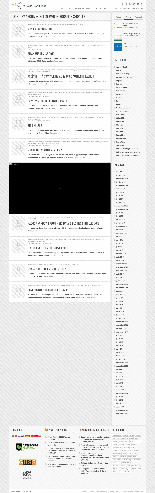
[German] (27, 436)
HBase (115, 444)
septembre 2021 (122, 233)
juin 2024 (119, 199)
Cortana (119, 84)
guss (131, 441)
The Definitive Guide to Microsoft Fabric (132, 491)
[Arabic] (13, 436)
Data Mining (120, 91)
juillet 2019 (120, 243)
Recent (118, 17)
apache (125, 435)
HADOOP (138, 441)
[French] (24, 436)
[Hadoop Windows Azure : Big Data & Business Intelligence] (60, 188)
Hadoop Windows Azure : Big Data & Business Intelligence (63, 223)
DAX (136, 438)
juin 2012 (119, 380)
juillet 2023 (120, 213)
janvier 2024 (120, 202)
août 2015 (120, 274)
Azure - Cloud (38, 92)
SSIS (139, 469)
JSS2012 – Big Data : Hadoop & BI (47, 101)
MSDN (136, 450)
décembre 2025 (122, 179)
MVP (124, 453)
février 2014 (120, 315)
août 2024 (120, 192)
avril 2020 (119, 240)
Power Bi (123, 456)
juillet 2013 (120, 339)
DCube (115, 441)
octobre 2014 (121, 291)
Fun (117, 101)
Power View (120, 142)
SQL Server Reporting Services (51, 143)
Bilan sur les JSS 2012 (41, 53)
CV (120, 9)
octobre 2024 (121, 189)
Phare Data (79, 9)
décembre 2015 (122, 264)
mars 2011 (120, 407)
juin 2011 (119, 400)
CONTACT (135, 9)
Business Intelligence (41, 24)
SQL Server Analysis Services (78, 45)
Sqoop (128, 469)
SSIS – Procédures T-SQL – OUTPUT (48, 269)
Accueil (64, 9)
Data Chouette (91, 9)
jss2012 (126, 447)
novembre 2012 (122, 366)
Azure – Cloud (121, 67)
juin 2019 (119, 247)
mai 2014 (119, 305)
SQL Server (64, 45)
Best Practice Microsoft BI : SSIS (48, 290)
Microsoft (116, 450)
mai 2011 (119, 403)
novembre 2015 (122, 267)
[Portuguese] (33, 436)
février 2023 (120, 219)
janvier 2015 (120, 281)
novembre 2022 (122, 226)
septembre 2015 (122, 271)
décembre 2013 (122, 322)
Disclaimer (84, 491)
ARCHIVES (126, 9)
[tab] (119, 17)
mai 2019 (119, 250)
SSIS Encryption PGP (40, 29)
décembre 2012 (122, 363)
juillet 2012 (120, 376)
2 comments (47, 243)
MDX (132, 447)
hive (128, 444)
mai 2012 (119, 383)
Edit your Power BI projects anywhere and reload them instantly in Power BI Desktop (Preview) (61, 450)
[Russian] (36, 436)
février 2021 (120, 236)
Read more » (51, 37)
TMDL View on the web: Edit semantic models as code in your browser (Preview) (61, 458)
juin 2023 (119, 216)
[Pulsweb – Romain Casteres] (29, 5)
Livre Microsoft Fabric (108, 9)
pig (135, 453)
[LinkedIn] (130, 4)
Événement (57, 45)
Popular (129, 17)
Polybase (119, 128)
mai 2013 (119, 345)
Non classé (66, 92)
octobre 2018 (121, 254)
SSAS (134, 469)
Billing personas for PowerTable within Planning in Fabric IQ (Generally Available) (95, 471)
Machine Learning (123, 108)
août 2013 (120, 335)
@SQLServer (117, 435)
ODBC (130, 453)
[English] (22, 436)
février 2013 (120, 356)
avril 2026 (119, 172)
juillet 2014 (120, 298)
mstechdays (117, 453)
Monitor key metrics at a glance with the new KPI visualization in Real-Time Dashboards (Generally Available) (95, 447)
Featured (138, 17)
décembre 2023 (122, 206)
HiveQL (134, 444)
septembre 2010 (122, 414)
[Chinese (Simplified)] (16, 436)
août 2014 (120, 294)
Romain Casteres (77, 24)
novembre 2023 (122, 209)
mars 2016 (120, 260)
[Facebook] (122, 4)
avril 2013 (119, 349)
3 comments (74, 264)
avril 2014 (119, 308)
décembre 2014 (122, 284)
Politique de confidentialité (97, 491)
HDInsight (57, 217)
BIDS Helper (35, 125)
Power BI (119, 132)
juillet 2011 (120, 397)
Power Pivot (120, 135)
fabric (126, 441)
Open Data (120, 121)
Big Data (36, 45)
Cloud (123, 438)
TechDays (128, 472)
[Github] (126, 4)
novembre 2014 (122, 288)
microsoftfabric (126, 450)
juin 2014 (119, 301)
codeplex (130, 438)
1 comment (46, 71)
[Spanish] (39, 436)
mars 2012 (120, 390)
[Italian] (30, 436)
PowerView (116, 463)
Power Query (121, 138)
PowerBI (115, 456)
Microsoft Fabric (122, 111)
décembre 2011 (122, 393)
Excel (121, 441)
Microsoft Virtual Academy (45, 150)
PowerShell (136, 460)
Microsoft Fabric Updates (95, 430)
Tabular (121, 472)
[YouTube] (137, 4)
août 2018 (120, 257)
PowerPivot (117, 460)
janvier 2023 (120, 223)
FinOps (118, 98)
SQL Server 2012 (118, 469)
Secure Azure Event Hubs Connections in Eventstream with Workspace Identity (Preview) (95, 439)
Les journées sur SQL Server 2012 (48, 248)
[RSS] (141, 4)
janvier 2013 (120, 359)
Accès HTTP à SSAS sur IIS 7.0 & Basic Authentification (61, 76)
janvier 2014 (120, 318)
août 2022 (120, 230)
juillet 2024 (120, 196)
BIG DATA (116, 438)
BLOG (71, 9)
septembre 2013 (122, 332)
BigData (138, 435)
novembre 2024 (122, 185)
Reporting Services (119, 466)
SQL (128, 466)
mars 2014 (120, 311)
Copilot (119, 81)
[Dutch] (19, 436)
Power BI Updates (58, 430)
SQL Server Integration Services (58, 24)
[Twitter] (134, 4)
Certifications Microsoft (65, 142)
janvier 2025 (120, 182)
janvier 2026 (120, 175)
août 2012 (120, 373)
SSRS (115, 472)
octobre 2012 (121, 369)
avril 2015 (119, 277)
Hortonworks (117, 447)
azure (132, 435)
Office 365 (120, 118)
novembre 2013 (122, 325)
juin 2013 (119, 342)
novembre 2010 (122, 410)
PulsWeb (24, 491)
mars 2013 (120, 352)
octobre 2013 (121, 328)
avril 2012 (119, 386)
